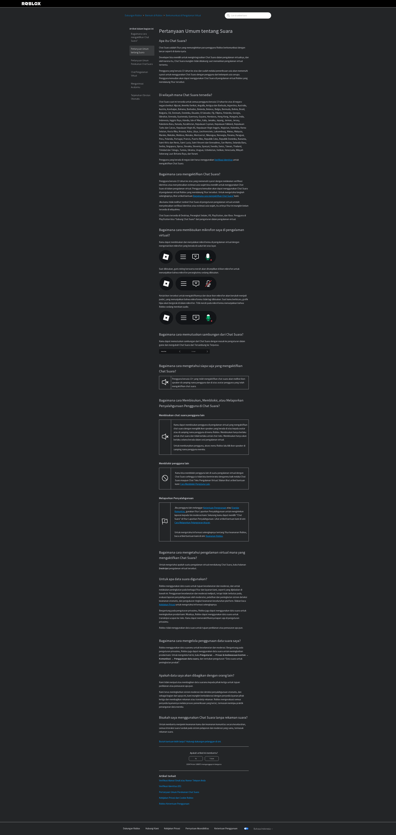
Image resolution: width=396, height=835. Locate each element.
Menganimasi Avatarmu (137, 85)
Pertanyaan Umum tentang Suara (139, 50)
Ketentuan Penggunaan (214, 507)
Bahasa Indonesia (262, 828)
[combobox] (248, 15)
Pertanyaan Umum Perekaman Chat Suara (142, 62)
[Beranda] (31, 3)
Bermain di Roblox (153, 15)
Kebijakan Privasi (172, 828)
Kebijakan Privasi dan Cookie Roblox (176, 797)
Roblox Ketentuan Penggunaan (174, 803)
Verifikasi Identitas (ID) (170, 786)
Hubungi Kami (152, 828)
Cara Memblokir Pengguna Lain (195, 484)
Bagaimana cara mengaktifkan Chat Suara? (140, 37)
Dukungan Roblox (133, 15)
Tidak (211, 758)
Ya (196, 758)
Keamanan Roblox (214, 536)
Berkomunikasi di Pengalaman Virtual (183, 15)
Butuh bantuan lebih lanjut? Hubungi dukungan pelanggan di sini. (190, 741)
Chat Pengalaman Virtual (139, 74)
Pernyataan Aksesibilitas (197, 828)
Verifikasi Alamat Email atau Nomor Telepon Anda (182, 780)
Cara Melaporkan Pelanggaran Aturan (192, 522)
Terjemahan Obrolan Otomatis (140, 97)
